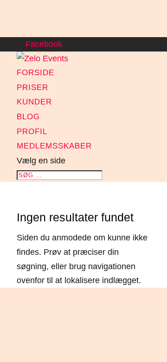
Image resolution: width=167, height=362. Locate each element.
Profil (32, 131)
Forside (35, 72)
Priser (32, 87)
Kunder (34, 101)
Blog (28, 116)
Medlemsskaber (54, 146)
